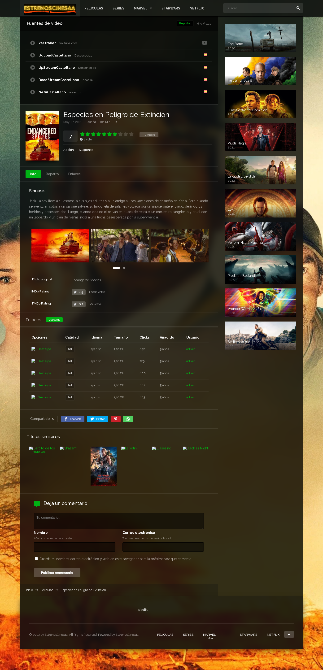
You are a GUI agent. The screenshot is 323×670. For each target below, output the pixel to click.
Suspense (86, 149)
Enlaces (74, 174)
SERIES (118, 8)
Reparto (52, 174)
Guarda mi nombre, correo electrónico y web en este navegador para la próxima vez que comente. (115, 559)
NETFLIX (197, 8)
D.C (210, 638)
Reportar (185, 23)
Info (33, 174)
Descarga (54, 319)
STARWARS (171, 8)
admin (191, 349)
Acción (68, 149)
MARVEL (141, 8)
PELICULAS (93, 8)
